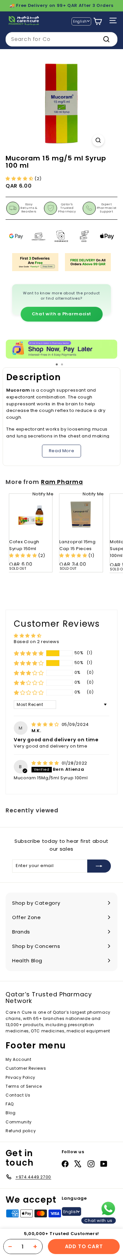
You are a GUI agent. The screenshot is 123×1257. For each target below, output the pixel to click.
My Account (18, 1059)
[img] (45, 724)
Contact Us (18, 1095)
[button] (20, 179)
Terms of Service (24, 1086)
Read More (61, 451)
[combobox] (61, 39)
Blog (11, 1113)
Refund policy (21, 1131)
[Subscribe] (99, 866)
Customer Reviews (26, 1068)
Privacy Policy (20, 1077)
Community (19, 1122)
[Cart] (97, 21)
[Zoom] (98, 140)
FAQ (10, 1104)
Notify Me (43, 494)
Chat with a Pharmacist (61, 314)
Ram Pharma (62, 482)
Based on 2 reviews (36, 641)
